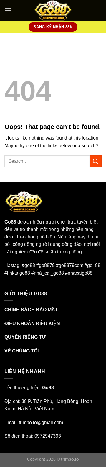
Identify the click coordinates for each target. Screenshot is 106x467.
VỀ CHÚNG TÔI (21, 350)
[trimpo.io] (53, 10)
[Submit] (96, 161)
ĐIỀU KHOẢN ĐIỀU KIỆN (32, 323)
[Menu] (7, 10)
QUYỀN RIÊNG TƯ (25, 337)
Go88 (10, 221)
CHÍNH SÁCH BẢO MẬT (31, 309)
